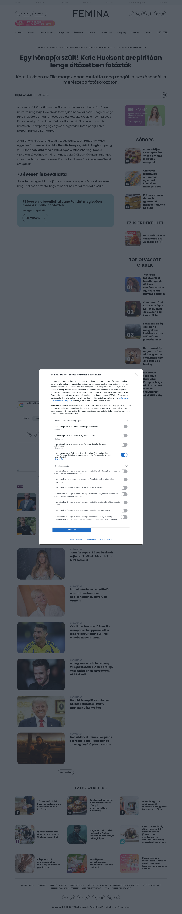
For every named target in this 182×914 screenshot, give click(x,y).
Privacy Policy (106, 539)
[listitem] (91, 420)
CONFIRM (72, 530)
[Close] (137, 374)
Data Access (91, 539)
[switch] (124, 426)
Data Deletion (76, 539)
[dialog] (91, 457)
